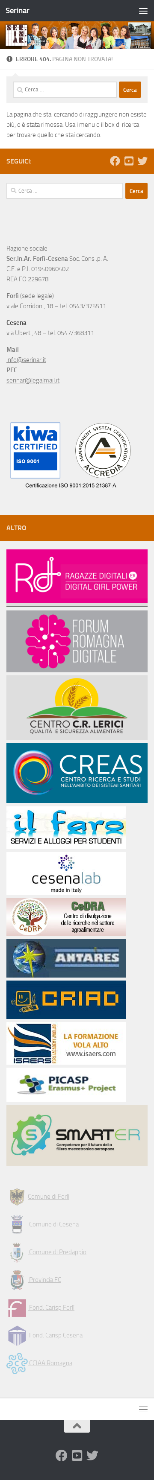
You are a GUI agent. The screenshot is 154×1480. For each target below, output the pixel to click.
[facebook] (115, 161)
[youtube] (129, 161)
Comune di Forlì (48, 1196)
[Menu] (143, 10)
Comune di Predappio (57, 1252)
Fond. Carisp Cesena (55, 1335)
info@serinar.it (26, 360)
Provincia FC (44, 1280)
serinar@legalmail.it (32, 380)
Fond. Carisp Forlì (51, 1307)
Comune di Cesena (53, 1224)
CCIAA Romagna (50, 1363)
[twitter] (142, 161)
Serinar (18, 10)
